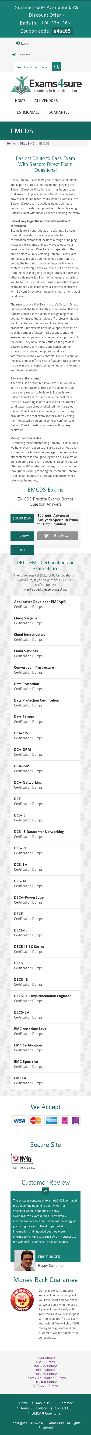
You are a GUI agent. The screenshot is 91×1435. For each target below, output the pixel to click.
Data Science (24, 717)
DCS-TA (20, 881)
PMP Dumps (45, 1362)
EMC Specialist (26, 1062)
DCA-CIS (21, 733)
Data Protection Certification (36, 700)
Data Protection (26, 684)
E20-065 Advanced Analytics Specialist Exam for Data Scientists (57, 520)
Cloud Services (26, 651)
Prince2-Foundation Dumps (45, 1378)
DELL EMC (27, 143)
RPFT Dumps (45, 1370)
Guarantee (59, 112)
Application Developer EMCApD (40, 602)
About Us (43, 1403)
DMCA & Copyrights (46, 1414)
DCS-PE (20, 848)
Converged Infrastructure (34, 668)
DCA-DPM (22, 750)
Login (24, 44)
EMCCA (20, 1078)
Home (20, 101)
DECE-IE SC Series (29, 947)
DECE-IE (21, 930)
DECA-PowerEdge (29, 898)
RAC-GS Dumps (45, 1366)
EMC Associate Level (31, 1029)
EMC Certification (28, 1045)
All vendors (46, 101)
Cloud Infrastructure (30, 635)
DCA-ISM (22, 766)
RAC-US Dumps (45, 1374)
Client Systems (25, 618)
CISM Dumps (45, 1358)
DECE (18, 914)
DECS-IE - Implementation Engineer (42, 996)
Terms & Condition (34, 1408)
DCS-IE (20, 815)
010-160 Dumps (45, 1382)
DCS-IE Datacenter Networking (39, 832)
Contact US (63, 1408)
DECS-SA (21, 1013)
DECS (18, 963)
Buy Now (61, 536)
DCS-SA (20, 865)
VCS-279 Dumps (45, 1386)
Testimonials (27, 112)
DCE (17, 799)
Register (23, 55)
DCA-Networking (28, 783)
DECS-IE (21, 980)
